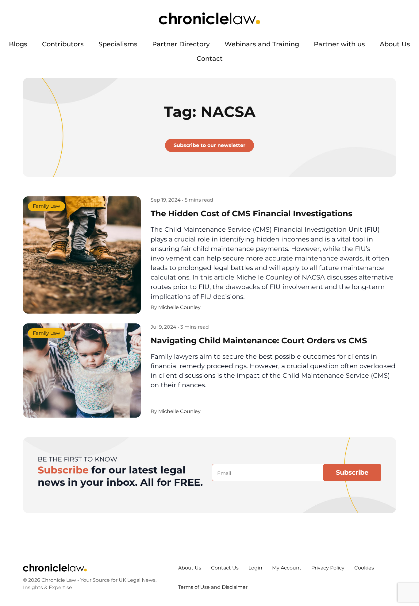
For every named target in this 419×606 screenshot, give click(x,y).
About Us (395, 44)
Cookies (364, 568)
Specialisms (117, 44)
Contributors (63, 44)
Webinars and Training (262, 44)
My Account (287, 568)
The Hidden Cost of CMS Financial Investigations (251, 213)
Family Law (46, 206)
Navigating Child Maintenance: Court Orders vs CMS (259, 340)
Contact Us (225, 568)
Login (255, 568)
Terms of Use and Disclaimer (213, 587)
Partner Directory (181, 44)
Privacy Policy (327, 568)
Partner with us (339, 44)
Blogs (18, 44)
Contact (210, 58)
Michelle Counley (179, 307)
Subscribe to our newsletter (209, 145)
